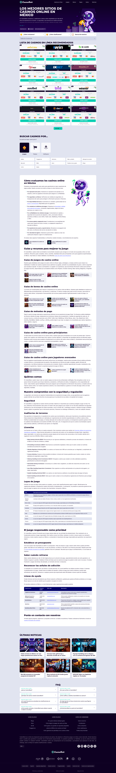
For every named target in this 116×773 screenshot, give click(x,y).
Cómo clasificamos (82, 728)
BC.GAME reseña (84, 61)
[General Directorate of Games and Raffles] (39, 758)
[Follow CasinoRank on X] (85, 746)
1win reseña (58, 61)
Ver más (57, 128)
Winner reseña (83, 102)
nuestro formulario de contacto (32, 620)
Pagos (80, 2)
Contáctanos (82, 723)
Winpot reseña (32, 82)
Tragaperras (32, 728)
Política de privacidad (82, 730)
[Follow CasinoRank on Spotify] (91, 746)
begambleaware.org (51, 600)
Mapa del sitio (80, 771)
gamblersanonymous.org (52, 592)
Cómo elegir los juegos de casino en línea (56, 723)
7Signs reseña (58, 102)
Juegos (67, 2)
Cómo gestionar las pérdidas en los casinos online (56, 730)
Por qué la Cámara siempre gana (56, 721)
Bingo (32, 721)
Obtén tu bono (32, 59)
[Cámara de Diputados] (50, 758)
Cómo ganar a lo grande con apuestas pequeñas (56, 725)
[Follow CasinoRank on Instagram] (82, 746)
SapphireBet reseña (32, 123)
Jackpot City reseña (84, 123)
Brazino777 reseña (84, 82)
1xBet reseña (58, 82)
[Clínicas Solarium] (67, 758)
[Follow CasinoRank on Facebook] (78, 746)
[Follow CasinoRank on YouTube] (88, 746)
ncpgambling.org (51, 596)
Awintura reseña (32, 61)
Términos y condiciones (37, 771)
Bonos (74, 2)
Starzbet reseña (58, 123)
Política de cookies (60, 771)
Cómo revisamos (82, 725)
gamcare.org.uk (50, 604)
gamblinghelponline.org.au (53, 608)
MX (21, 746)
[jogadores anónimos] (60, 758)
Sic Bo (32, 725)
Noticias (94, 2)
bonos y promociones (33, 203)
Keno (32, 723)
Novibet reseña (32, 102)
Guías (87, 2)
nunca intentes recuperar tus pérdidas (35, 549)
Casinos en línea (58, 2)
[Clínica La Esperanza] (73, 758)
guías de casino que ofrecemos (63, 255)
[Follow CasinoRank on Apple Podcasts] (95, 746)
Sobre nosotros (82, 721)
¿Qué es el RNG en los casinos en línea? (56, 728)
